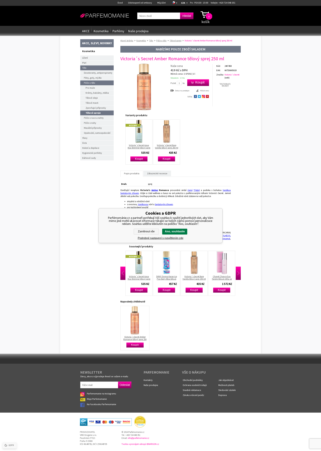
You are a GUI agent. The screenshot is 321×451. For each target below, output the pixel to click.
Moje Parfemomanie (97, 398)
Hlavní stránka (126, 40)
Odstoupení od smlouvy (140, 2)
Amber (154, 190)
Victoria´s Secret (232, 74)
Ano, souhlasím (175, 231)
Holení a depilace (90, 147)
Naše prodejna (138, 31)
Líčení (85, 57)
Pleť (84, 62)
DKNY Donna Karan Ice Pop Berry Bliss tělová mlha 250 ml (161, 277)
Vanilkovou (143, 204)
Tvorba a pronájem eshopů (134, 444)
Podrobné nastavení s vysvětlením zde (160, 238)
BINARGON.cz (153, 444)
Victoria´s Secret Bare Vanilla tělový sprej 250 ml (166, 146)
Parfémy (118, 31)
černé (190, 190)
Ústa (84, 142)
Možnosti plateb (226, 385)
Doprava (222, 395)
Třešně (197, 190)
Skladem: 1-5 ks (178, 78)
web (227, 77)
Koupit (139, 158)
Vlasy (84, 137)
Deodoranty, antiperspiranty (98, 72)
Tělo (84, 67)
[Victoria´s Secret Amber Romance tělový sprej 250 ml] (144, 109)
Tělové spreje (93, 112)
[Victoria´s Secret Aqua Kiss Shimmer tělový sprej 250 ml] (139, 131)
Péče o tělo (89, 82)
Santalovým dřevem (129, 193)
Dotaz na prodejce (182, 90)
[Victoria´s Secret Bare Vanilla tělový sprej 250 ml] (166, 131)
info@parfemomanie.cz (138, 438)
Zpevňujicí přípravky (96, 107)
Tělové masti (92, 102)
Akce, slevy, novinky (97, 43)
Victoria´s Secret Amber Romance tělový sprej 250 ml (134, 338)
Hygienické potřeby (92, 152)
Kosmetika (101, 31)
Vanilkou (227, 190)
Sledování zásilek (227, 390)
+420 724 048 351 (227, 2)
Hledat (186, 16)
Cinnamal (225, 238)
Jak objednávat (226, 380)
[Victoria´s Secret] (228, 85)
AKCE (86, 31)
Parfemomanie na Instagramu (101, 393)
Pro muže (90, 87)
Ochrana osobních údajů (195, 385)
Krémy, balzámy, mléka (97, 92)
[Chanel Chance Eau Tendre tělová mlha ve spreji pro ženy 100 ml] (216, 262)
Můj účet (161, 2)
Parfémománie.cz (104, 16)
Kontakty (148, 380)
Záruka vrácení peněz (193, 395)
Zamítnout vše (146, 231)
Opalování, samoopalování (97, 132)
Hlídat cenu (204, 90)
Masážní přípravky (93, 127)
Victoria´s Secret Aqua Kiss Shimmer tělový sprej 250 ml (139, 146)
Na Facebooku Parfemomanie (102, 404)
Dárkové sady (89, 157)
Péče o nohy (90, 122)
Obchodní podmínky (193, 380)
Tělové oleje (92, 97)
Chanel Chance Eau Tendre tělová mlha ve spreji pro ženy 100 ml (216, 277)
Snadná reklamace (192, 390)
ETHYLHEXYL (225, 235)
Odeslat (125, 385)
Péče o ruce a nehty (94, 117)
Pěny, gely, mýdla (92, 77)
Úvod (120, 2)
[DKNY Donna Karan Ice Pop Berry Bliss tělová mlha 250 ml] (161, 262)
